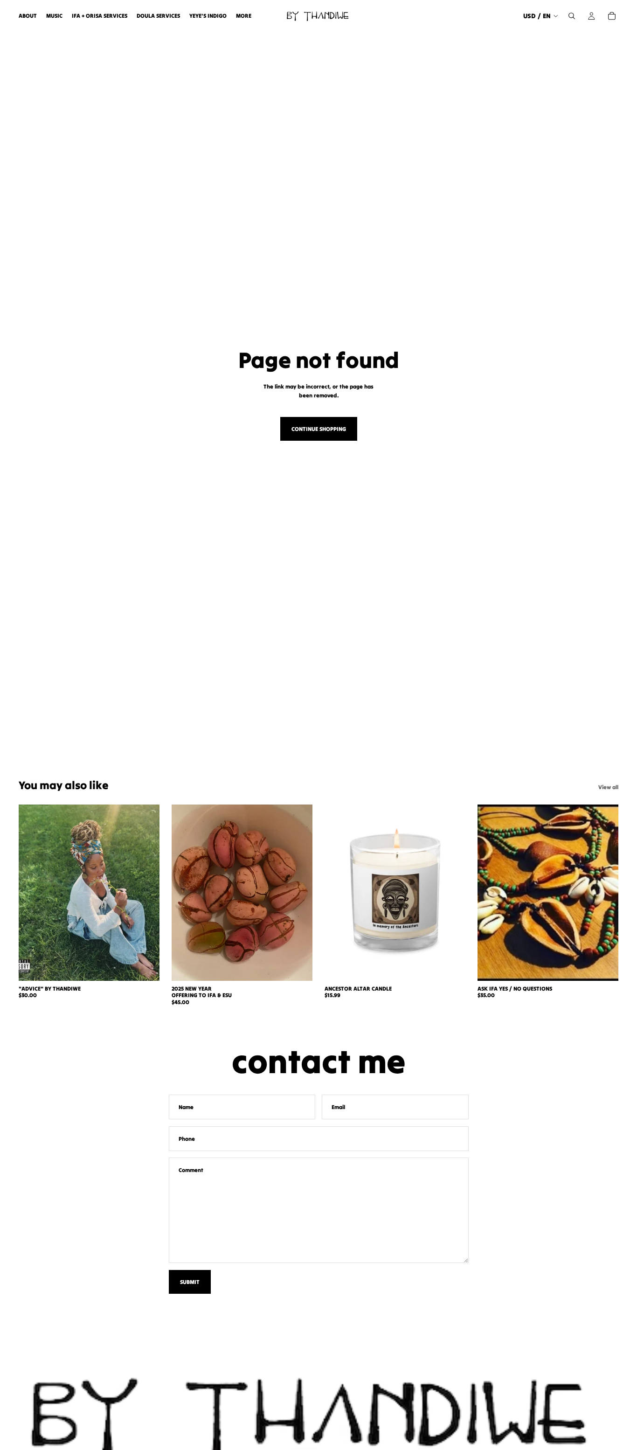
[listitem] (243, 16)
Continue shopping (318, 428)
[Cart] (612, 16)
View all (608, 787)
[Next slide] (298, 892)
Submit (190, 1281)
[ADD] (145, 966)
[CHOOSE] (298, 966)
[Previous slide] (186, 892)
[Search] (571, 16)
